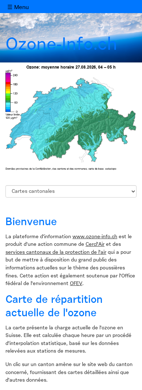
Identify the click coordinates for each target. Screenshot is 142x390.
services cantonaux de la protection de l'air (55, 252)
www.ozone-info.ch (94, 236)
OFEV (76, 283)
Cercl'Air (95, 244)
